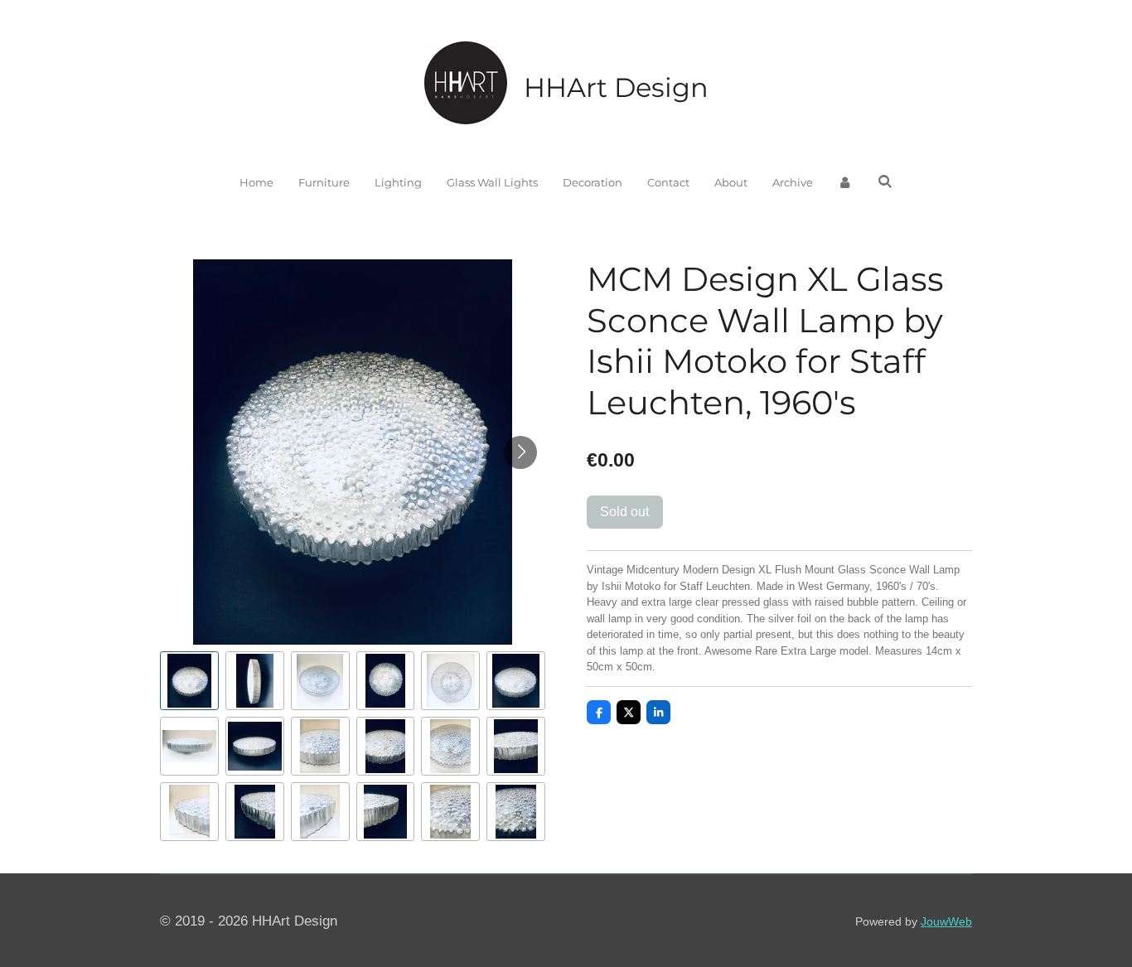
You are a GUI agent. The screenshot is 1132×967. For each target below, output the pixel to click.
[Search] (885, 181)
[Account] (845, 183)
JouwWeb (946, 921)
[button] (189, 680)
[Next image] (520, 452)
